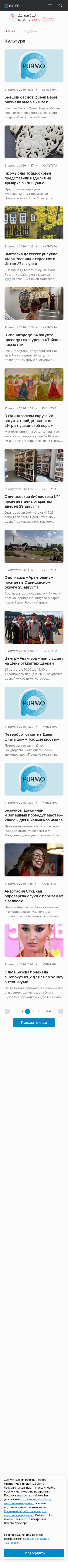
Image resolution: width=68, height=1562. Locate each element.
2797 (48, 1011)
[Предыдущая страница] (7, 1011)
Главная (10, 31)
